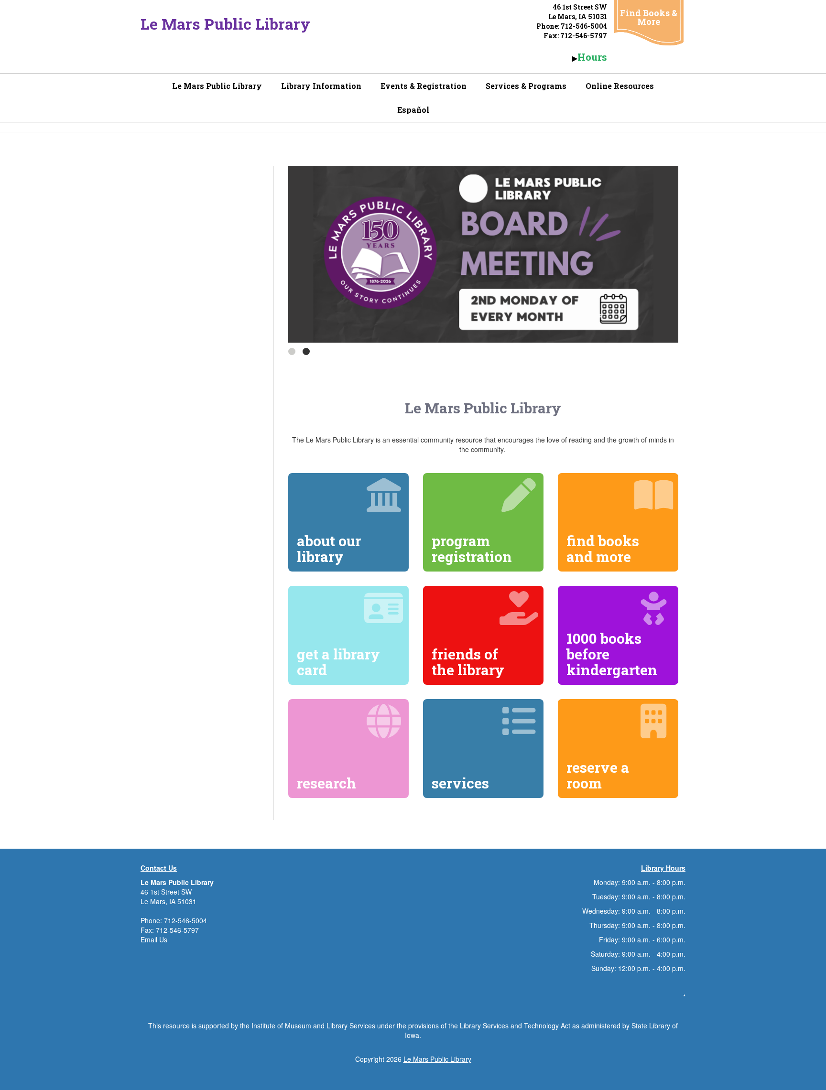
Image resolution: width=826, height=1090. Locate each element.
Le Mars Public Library (225, 23)
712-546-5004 (185, 920)
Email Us (154, 939)
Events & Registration (423, 86)
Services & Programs (526, 86)
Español (413, 110)
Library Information (321, 86)
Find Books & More (648, 17)
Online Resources (620, 86)
